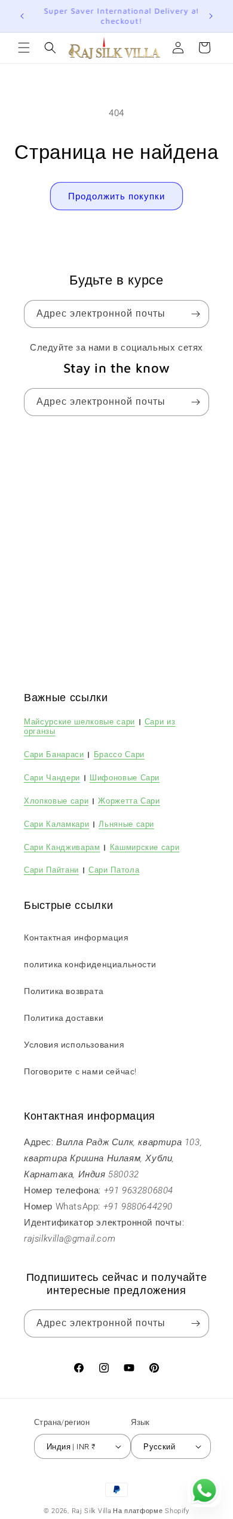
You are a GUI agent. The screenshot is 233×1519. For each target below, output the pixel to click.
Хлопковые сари (56, 800)
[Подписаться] (195, 314)
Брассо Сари (119, 754)
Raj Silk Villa (92, 1511)
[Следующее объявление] (211, 16)
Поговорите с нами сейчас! (80, 1071)
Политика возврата (63, 991)
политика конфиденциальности (90, 964)
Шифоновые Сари (125, 777)
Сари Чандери (52, 777)
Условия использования (74, 1044)
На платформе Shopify (151, 1511)
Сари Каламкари (56, 824)
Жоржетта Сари (129, 800)
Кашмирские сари (145, 847)
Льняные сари (126, 824)
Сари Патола (113, 869)
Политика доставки (63, 1018)
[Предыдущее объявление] (22, 16)
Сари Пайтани (51, 869)
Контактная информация (76, 937)
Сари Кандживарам (62, 847)
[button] (24, 48)
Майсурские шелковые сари (79, 721)
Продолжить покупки (116, 196)
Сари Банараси (54, 754)
